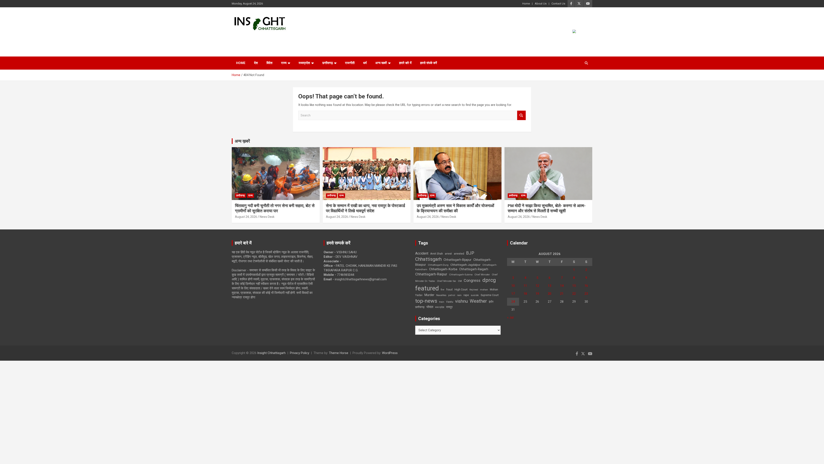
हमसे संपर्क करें (428, 63)
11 (525, 286)
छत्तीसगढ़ (419, 307)
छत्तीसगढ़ (327, 63)
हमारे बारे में (405, 63)
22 (574, 294)
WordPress (390, 353)
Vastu (449, 301)
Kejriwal (474, 289)
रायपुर (449, 307)
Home (526, 3)
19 (537, 294)
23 (586, 294)
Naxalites (441, 295)
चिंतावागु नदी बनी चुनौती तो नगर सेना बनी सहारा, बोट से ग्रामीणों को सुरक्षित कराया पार (275, 208)
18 (525, 294)
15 (574, 286)
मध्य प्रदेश (439, 307)
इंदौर (491, 301)
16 (586, 286)
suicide (475, 295)
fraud (449, 289)
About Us (541, 3)
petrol (451, 295)
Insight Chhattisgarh (271, 38)
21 (561, 294)
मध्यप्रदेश (304, 63)
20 (549, 294)
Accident (421, 253)
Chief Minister (482, 274)
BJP (470, 253)
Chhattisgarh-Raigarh (473, 269)
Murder (429, 295)
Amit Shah (436, 253)
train (441, 302)
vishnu (461, 301)
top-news (426, 301)
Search (521, 115)
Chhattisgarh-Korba (443, 269)
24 (513, 302)
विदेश (270, 63)
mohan (484, 289)
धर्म (365, 63)
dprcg (489, 280)
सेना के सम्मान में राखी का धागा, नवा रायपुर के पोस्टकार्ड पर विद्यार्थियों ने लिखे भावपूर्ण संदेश (365, 208)
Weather (478, 301)
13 (549, 286)
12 (537, 286)
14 (561, 286)
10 (513, 286)
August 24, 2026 (246, 216)
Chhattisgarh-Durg (438, 264)
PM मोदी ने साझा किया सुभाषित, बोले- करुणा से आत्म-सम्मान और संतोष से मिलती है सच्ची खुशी (547, 208)
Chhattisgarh (428, 259)
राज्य (283, 63)
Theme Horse (338, 353)
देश (256, 63)
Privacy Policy (299, 353)
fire (442, 289)
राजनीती (349, 63)
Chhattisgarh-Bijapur (457, 259)
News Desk (267, 216)
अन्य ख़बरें (242, 141)
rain (459, 295)
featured (427, 288)
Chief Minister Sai (446, 281)
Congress (472, 280)
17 (513, 294)
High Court (461, 289)
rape (466, 295)
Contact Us (558, 3)
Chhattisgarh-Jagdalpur (465, 264)
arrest (448, 253)
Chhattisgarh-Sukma (461, 274)
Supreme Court (490, 295)
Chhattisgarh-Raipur (431, 274)
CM (460, 280)
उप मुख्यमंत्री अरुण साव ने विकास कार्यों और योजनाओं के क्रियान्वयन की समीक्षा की (455, 208)
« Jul (510, 317)
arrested (459, 253)
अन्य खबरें (381, 63)
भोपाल (429, 307)
